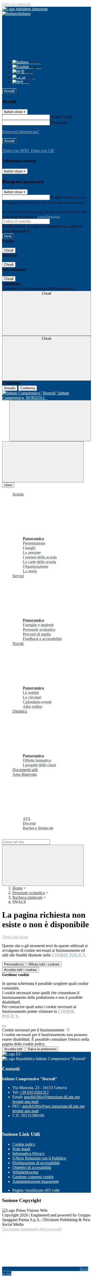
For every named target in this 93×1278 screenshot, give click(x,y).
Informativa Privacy (28, 1153)
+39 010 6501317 (34, 1092)
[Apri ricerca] (50, 420)
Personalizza (14, 964)
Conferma (27, 388)
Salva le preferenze (42, 1049)
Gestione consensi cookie (33, 1177)
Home (17, 888)
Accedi (9, 91)
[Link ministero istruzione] (25, 9)
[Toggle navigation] (43, 461)
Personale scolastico (28, 893)
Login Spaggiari (48, 216)
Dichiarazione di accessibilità (36, 1163)
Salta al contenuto (16, 4)
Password (59, 122)
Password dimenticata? (20, 132)
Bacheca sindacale (27, 897)
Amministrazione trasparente (35, 1181)
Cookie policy (23, 1144)
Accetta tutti (20, 970)
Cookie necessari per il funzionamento (33, 1030)
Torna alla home (15, 937)
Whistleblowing (25, 1172)
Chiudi (8, 250)
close (8, 485)
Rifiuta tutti (44, 964)
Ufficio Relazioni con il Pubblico (39, 1158)
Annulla (9, 388)
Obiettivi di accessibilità (31, 1167)
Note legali (21, 1149)
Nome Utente (62, 117)
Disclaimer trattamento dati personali (31, 1229)
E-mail (56, 197)
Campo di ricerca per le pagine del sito (33, 837)
